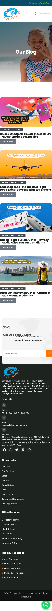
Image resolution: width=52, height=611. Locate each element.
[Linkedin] (23, 449)
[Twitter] (16, 449)
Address (5, 434)
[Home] (11, 13)
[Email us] (4, 417)
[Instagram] (10, 449)
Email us (5, 422)
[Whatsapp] (29, 449)
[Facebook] (4, 449)
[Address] (4, 430)
